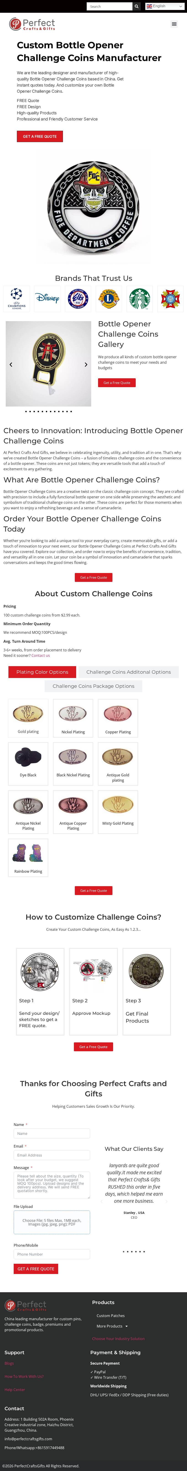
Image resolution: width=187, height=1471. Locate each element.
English (158, 6)
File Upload (23, 1206)
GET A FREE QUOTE (36, 1268)
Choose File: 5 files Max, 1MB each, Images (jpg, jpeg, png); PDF (52, 1222)
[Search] (136, 6)
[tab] (42, 672)
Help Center (15, 1389)
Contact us (40, 655)
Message (21, 1167)
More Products (109, 1326)
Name (19, 1124)
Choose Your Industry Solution (118, 1338)
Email (18, 1146)
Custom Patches (111, 1315)
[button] (174, 24)
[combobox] (109, 6)
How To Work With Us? (24, 1376)
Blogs (9, 1363)
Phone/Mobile (26, 1245)
